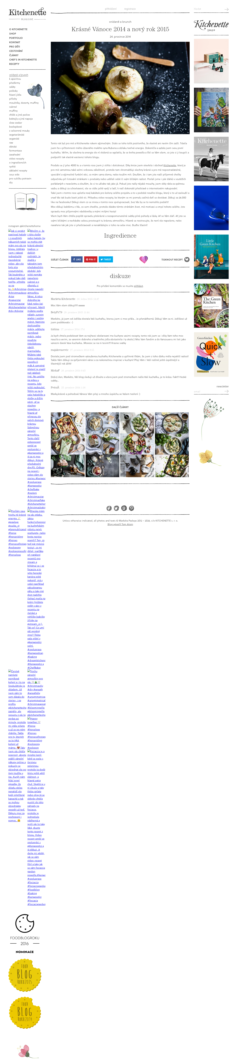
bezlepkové (15, 126)
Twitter (116, 508)
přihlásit (138, 286)
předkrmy (14, 83)
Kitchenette (169, 165)
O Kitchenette (18, 29)
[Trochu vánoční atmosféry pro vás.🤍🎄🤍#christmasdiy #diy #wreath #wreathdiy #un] (36, 693)
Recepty (14, 64)
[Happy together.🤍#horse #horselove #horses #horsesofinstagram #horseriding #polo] (36, 733)
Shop (12, 33)
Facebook (109, 508)
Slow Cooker (15, 122)
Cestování (16, 51)
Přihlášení (111, 9)
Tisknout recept (172, 259)
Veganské (14, 138)
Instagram (124, 508)
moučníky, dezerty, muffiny (24, 103)
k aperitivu (15, 79)
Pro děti (14, 46)
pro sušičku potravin (20, 178)
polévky (13, 91)
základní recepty (18, 170)
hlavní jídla (15, 95)
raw (11, 142)
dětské (13, 146)
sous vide (14, 174)
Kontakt (14, 42)
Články (13, 55)
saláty (12, 87)
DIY (10, 182)
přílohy (13, 99)
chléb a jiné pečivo (19, 114)
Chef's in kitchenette (23, 59)
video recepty (16, 158)
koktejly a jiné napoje (21, 118)
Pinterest (131, 508)
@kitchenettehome (30, 226)
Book (25, 201)
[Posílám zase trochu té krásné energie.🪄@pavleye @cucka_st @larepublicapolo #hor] (17, 533)
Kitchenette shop (211, 26)
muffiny (13, 110)
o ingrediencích (17, 162)
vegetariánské (16, 134)
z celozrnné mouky (19, 130)
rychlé (12, 166)
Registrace (130, 9)
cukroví (13, 107)
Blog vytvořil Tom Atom (120, 524)
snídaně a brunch (18, 75)
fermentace (15, 150)
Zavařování (14, 154)
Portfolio (16, 38)
